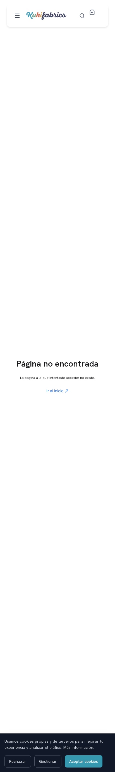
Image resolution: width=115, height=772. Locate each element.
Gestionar (48, 761)
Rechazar (17, 761)
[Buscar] (82, 16)
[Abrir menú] (17, 16)
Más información (78, 747)
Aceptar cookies (83, 761)
